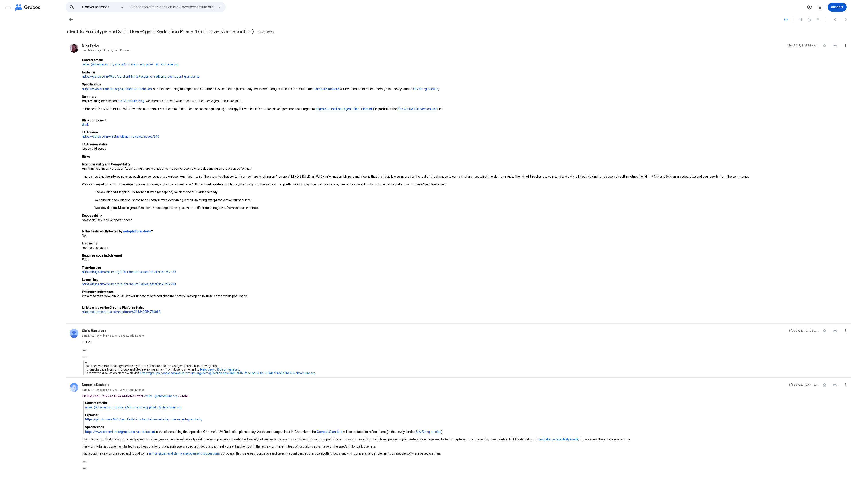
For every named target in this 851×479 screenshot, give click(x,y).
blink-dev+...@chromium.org (219, 369)
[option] (103, 7)
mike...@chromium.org (97, 64)
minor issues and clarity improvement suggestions (184, 453)
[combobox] (172, 7)
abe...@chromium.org (130, 64)
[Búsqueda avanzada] (219, 7)
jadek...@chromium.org (162, 64)
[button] (8, 7)
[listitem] (458, 181)
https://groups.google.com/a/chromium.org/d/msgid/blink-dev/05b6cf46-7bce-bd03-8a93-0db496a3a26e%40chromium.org (227, 373)
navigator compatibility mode (558, 439)
